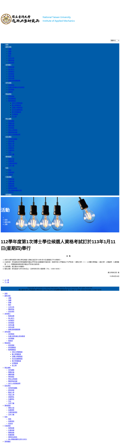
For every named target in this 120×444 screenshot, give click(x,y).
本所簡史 (11, 74)
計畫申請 (11, 181)
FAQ (9, 152)
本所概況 (11, 71)
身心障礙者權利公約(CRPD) (17, 439)
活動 (9, 49)
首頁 (6, 44)
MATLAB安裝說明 (14, 134)
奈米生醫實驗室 (17, 110)
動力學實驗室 (16, 105)
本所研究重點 (12, 139)
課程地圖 (11, 125)
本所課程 (11, 121)
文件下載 (11, 154)
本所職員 (11, 89)
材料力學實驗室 (17, 103)
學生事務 (8, 119)
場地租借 (8, 156)
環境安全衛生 (12, 188)
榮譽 (9, 53)
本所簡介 (8, 65)
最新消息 (8, 47)
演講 (9, 51)
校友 (6, 168)
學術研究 (8, 94)
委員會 (10, 92)
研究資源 (11, 141)
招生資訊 (11, 62)
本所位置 (11, 76)
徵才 (9, 56)
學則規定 (11, 128)
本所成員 (8, 83)
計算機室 (15, 114)
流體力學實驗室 (17, 107)
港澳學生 (11, 148)
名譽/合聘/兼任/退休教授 (16, 87)
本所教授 (11, 85)
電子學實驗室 (16, 112)
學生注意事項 (12, 130)
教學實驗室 (12, 101)
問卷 (9, 170)
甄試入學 (11, 143)
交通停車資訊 (12, 163)
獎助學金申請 (12, 132)
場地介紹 (11, 159)
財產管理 (11, 186)
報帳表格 (11, 183)
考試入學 (11, 146)
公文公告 (11, 58)
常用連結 (8, 194)
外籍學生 (11, 150)
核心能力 (11, 69)
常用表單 (11, 179)
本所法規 (11, 78)
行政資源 (8, 177)
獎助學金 (11, 60)
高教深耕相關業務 (14, 80)
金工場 (14, 116)
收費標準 (11, 161)
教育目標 (11, 67)
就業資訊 (11, 172)
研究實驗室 (12, 98)
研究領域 (11, 96)
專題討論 (11, 123)
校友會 (10, 174)
